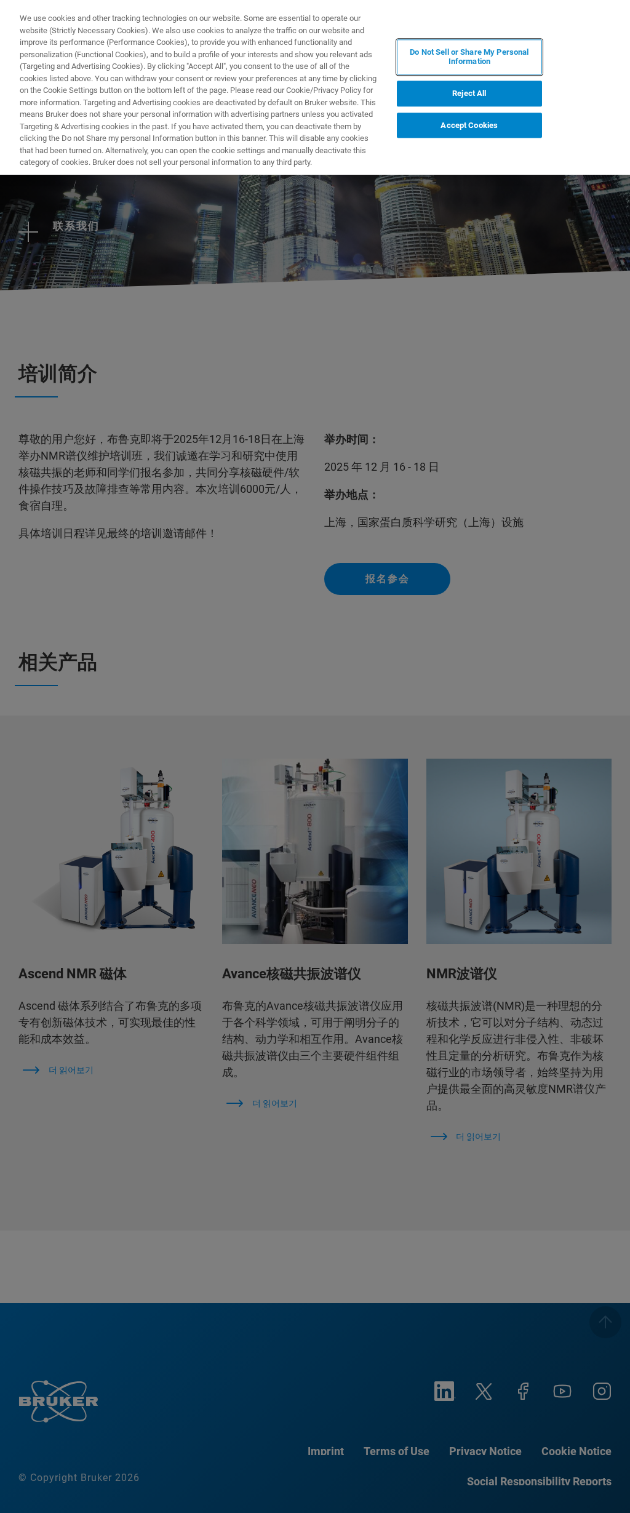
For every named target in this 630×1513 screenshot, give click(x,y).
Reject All (469, 93)
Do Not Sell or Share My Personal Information (469, 56)
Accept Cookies (469, 125)
